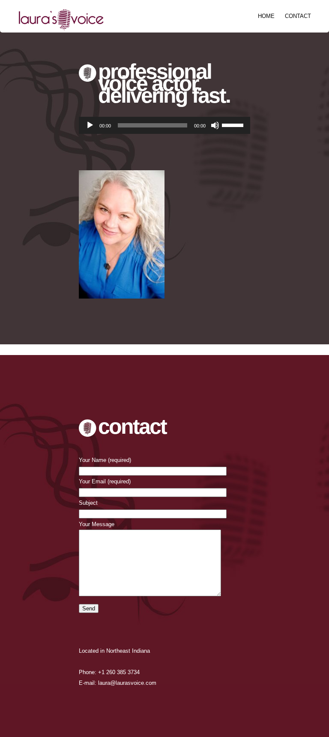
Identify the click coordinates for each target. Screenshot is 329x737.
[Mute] (215, 125)
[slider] (234, 124)
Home (266, 16)
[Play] (90, 125)
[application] (164, 125)
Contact (298, 16)
